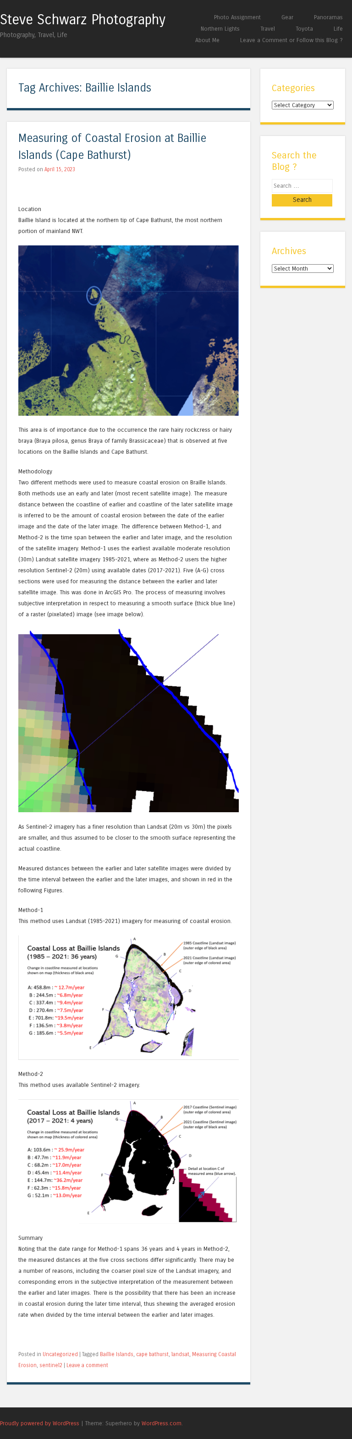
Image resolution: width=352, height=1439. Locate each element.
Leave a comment (87, 1365)
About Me (207, 40)
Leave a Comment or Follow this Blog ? (291, 40)
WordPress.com (162, 1423)
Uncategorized (60, 1354)
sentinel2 (50, 1365)
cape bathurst (152, 1354)
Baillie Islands (116, 1354)
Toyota (304, 28)
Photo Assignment (237, 17)
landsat (180, 1354)
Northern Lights (220, 28)
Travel (267, 28)
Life (338, 28)
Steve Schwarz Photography (82, 19)
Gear (287, 17)
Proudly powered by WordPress (39, 1423)
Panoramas (328, 17)
